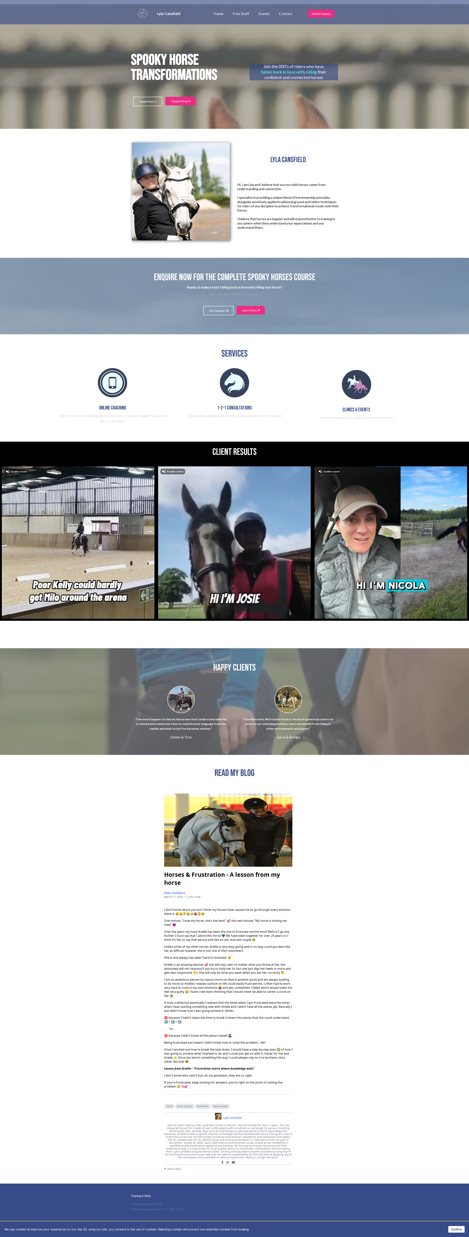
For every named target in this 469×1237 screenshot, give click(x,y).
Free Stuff (241, 13)
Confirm (456, 1229)
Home (218, 13)
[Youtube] (233, 1162)
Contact (285, 13)
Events (264, 13)
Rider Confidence (174, 892)
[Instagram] (227, 1162)
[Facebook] (222, 1162)
